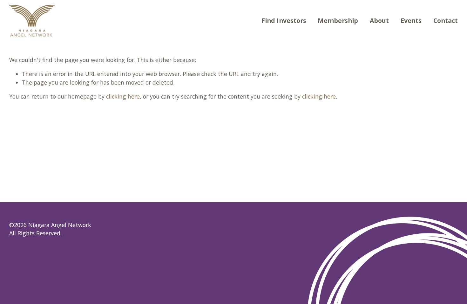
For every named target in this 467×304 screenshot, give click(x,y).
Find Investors (283, 20)
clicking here (123, 96)
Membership (338, 20)
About (379, 20)
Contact (445, 20)
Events (411, 20)
